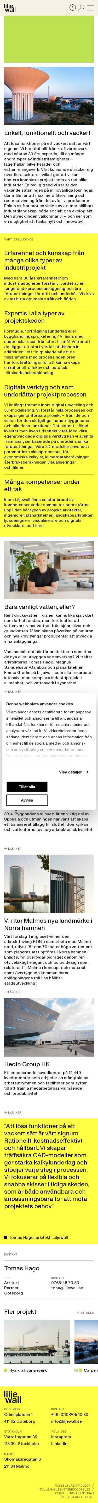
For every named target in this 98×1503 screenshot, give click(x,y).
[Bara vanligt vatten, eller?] (49, 617)
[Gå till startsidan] (9, 8)
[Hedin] (49, 1056)
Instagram (61, 1437)
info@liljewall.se (66, 1421)
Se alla (87, 1312)
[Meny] (90, 7)
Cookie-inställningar (74, 1493)
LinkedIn (59, 1444)
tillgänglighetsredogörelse (64, 1489)
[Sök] (81, 8)
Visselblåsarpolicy (72, 1485)
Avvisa (27, 800)
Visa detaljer (70, 772)
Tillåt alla (27, 786)
